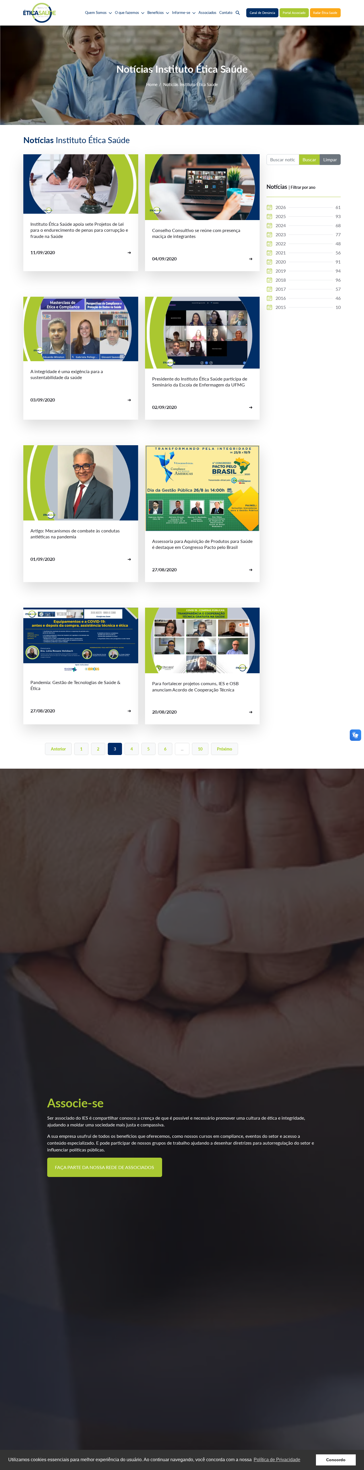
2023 (281, 234)
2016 (281, 298)
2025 (281, 216)
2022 (281, 243)
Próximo (224, 749)
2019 (281, 270)
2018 (281, 280)
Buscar (309, 159)
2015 (281, 307)
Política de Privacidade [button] (277, 1459)
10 (200, 749)
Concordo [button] (336, 1460)
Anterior (58, 749)
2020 (281, 261)
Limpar (330, 159)
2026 (281, 207)
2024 (281, 225)
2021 (281, 252)
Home (152, 84)
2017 (281, 289)
